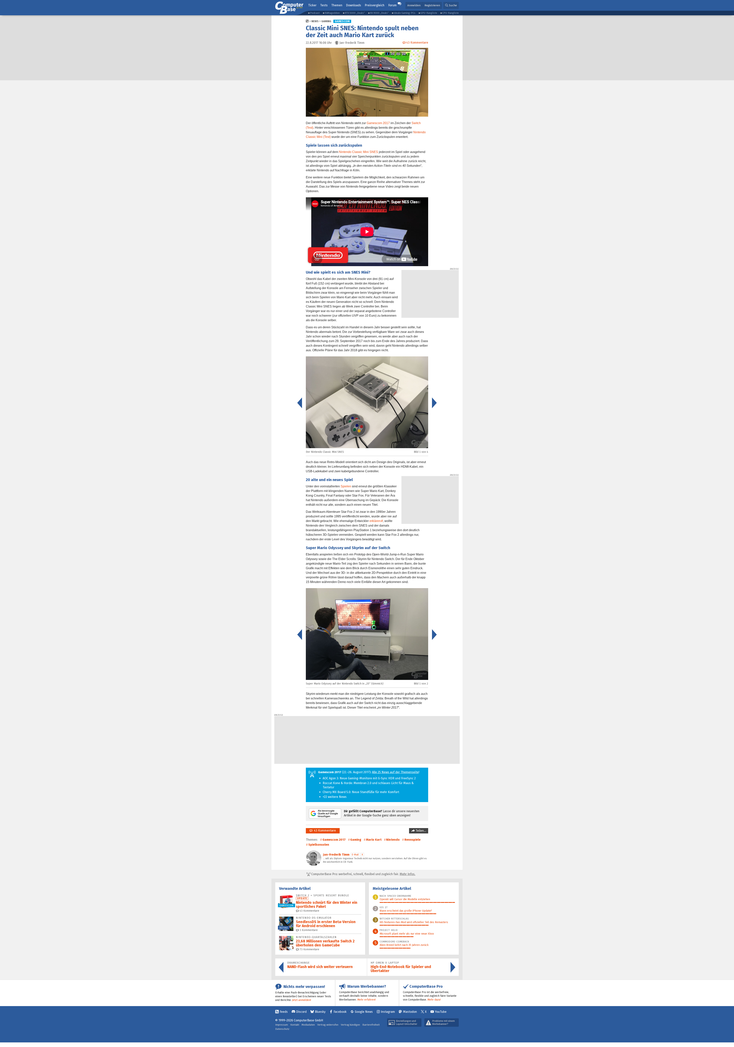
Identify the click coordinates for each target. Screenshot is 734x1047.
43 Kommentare (324, 830)
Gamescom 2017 (378, 123)
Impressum (281, 1024)
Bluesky (320, 1012)
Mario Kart (374, 839)
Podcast (315, 12)
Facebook (340, 1012)
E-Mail (355, 854)
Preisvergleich (374, 5)
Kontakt (294, 1024)
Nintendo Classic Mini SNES (358, 152)
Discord (301, 1012)
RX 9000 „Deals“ (379, 12)
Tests (324, 5)
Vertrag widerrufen (327, 1024)
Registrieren (432, 5)
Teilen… (420, 830)
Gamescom (342, 21)
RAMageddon (332, 12)
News (315, 21)
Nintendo (393, 839)
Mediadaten (308, 1024)
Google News (364, 1012)
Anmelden (414, 5)
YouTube (441, 1012)
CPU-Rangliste (450, 12)
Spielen (346, 486)
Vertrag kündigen (350, 1024)
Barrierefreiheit (371, 1024)
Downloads (353, 5)
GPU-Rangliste (429, 12)
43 (309, 910)
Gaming (326, 21)
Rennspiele (412, 839)
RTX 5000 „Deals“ (355, 12)
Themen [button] (336, 5)
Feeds (284, 1012)
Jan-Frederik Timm (336, 854)
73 (309, 949)
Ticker (312, 5)
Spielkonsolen (318, 844)
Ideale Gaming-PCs (404, 12)
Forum (392, 5)
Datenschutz (282, 1028)
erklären (375, 521)
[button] (451, 5)
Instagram (388, 1012)
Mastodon (410, 1012)
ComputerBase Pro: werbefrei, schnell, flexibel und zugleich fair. (362, 874)
